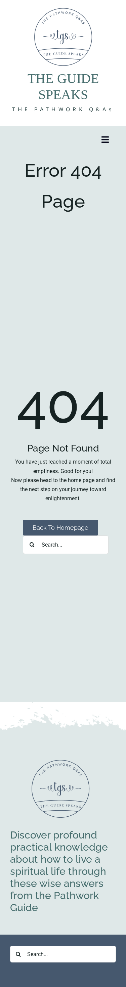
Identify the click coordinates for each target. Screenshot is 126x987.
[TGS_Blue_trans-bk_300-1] (60, 761)
